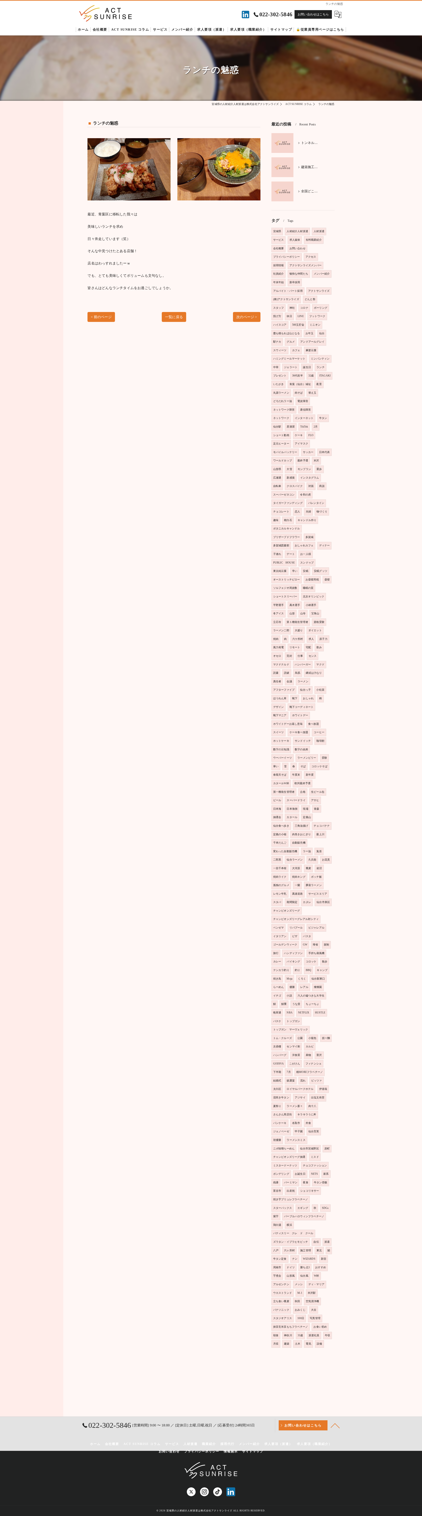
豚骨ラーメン (314, 885)
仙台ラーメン (295, 859)
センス (313, 655)
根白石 (288, 520)
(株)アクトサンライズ (286, 299)
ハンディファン (293, 953)
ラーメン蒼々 (295, 1106)
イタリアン (280, 936)
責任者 (277, 681)
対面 (311, 486)
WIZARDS (309, 1258)
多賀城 (310, 537)
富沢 (319, 1055)
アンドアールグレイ (312, 341)
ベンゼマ (278, 927)
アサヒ (315, 800)
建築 (286, 1343)
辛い (294, 571)
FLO (311, 435)
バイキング (293, 961)
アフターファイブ (284, 689)
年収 (327, 1335)
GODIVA (278, 1063)
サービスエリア (317, 893)
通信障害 (305, 409)
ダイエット (315, 630)
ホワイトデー (300, 715)
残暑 (275, 1182)
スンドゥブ (307, 562)
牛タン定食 (280, 1258)
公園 (300, 1038)
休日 (289, 316)
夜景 (319, 384)
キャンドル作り (307, 520)
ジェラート (290, 367)
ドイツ (291, 1267)
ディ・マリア (316, 1284)
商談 (321, 486)
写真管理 (315, 1318)
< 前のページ (101, 317)
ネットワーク (281, 418)
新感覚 (291, 477)
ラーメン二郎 (281, 630)
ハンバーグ (280, 1055)
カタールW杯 (281, 783)
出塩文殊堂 (317, 1097)
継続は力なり (314, 672)
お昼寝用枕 (312, 579)
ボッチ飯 (316, 876)
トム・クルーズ (282, 1038)
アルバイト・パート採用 (288, 290)
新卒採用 (294, 282)
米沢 (316, 460)
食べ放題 (313, 723)
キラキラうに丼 (306, 1114)
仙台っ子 (305, 689)
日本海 (277, 808)
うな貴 (296, 1004)
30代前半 (297, 375)
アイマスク (301, 443)
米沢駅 (312, 1292)
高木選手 (294, 605)
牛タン (323, 418)
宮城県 (277, 231)
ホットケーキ (281, 740)
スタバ (277, 902)
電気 (308, 1343)
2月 (316, 426)
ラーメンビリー (306, 757)
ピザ (294, 936)
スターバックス (282, 1207)
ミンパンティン (320, 358)
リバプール (296, 927)
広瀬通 (277, 477)
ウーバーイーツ (282, 757)
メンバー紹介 (322, 273)
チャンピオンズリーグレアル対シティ (296, 919)
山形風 (291, 1275)
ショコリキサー (309, 1190)
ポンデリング (281, 1173)
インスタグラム (309, 477)
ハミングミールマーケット (289, 358)
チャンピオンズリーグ (286, 910)
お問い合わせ (297, 248)
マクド (320, 664)
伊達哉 (323, 1088)
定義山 (307, 817)
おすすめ (320, 1267)
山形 (292, 613)
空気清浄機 (312, 1301)
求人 (311, 639)
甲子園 (299, 1131)
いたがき (278, 384)
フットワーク (317, 316)
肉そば (299, 392)
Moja (289, 978)
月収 (275, 1343)
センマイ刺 (293, 1046)
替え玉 (312, 392)
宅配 (308, 647)
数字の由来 (301, 749)
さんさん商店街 (282, 1114)
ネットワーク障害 (284, 409)
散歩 (324, 961)
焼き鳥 (277, 978)
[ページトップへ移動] (335, 1425)
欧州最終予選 (303, 783)
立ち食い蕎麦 (281, 1301)
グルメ (291, 341)
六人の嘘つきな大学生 (311, 995)
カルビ (310, 1046)
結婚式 (277, 1080)
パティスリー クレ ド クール (293, 1233)
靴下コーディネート (301, 706)
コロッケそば (319, 766)
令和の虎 (305, 494)
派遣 (327, 1241)
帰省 (315, 944)
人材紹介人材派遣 (297, 231)
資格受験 (319, 622)
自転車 (277, 486)
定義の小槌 (280, 834)
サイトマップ (252, 1451)
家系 (326, 1173)
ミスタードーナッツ (285, 1165)
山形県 (277, 469)
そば (303, 766)
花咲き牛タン (281, 1097)
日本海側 (292, 808)
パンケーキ (280, 1123)
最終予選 (302, 460)
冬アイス (278, 613)
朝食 (275, 1335)
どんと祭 (310, 299)
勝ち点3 (305, 1267)
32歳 (311, 375)
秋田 (297, 1301)
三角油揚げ (301, 825)
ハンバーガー (303, 664)
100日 (300, 1318)
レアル (304, 987)
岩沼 (319, 868)
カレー (277, 961)
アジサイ (300, 1097)
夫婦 (308, 511)
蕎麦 (308, 868)
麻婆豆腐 (311, 350)
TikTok (304, 426)
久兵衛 (312, 859)
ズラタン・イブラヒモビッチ (290, 1241)
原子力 (323, 639)
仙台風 (304, 1275)
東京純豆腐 (280, 571)
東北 (319, 1250)
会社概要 (278, 248)
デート (291, 554)
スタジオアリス (282, 1318)
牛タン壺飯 (320, 1182)
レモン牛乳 (280, 893)
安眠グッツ (320, 571)
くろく (302, 978)
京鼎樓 (277, 1046)
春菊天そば (280, 774)
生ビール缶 (317, 791)
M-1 (299, 1292)
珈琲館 (320, 740)
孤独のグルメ (281, 885)
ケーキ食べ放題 (298, 732)
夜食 (305, 1182)
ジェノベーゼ (281, 1131)
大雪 (289, 469)
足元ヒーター (281, 443)
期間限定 (292, 902)
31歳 (300, 1335)
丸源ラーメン (281, 392)
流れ (303, 1080)
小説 (289, 995)
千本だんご (280, 842)
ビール (277, 800)
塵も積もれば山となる (286, 333)
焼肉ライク (280, 876)
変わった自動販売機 (285, 851)
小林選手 (311, 605)
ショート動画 (281, 435)
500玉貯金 (298, 324)
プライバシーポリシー (286, 256)
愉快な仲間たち (298, 273)
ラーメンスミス (296, 1140)
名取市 (296, 1123)
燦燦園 (318, 987)
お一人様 (305, 554)
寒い (275, 766)
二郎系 (277, 859)
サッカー (308, 452)
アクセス (311, 256)
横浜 (289, 1224)
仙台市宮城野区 (309, 1148)
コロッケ (311, 961)
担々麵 (326, 1038)
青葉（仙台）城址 (300, 384)
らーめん (278, 987)
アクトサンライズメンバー (305, 265)
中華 (275, 367)
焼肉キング (299, 876)
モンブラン (304, 469)
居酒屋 (291, 426)
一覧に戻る (174, 317)
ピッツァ (316, 1080)
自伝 (316, 1241)
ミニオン (315, 324)
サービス (278, 239)
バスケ (277, 1021)
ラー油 (307, 851)
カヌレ (307, 902)
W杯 (316, 1275)
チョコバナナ (322, 825)
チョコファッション (315, 1165)
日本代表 (324, 452)
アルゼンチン (281, 1284)
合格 (302, 791)
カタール (292, 817)
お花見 (326, 859)
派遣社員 (314, 1335)
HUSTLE (320, 1012)
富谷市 (277, 1190)
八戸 (275, 1250)
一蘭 (297, 885)
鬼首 (319, 851)
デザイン (278, 706)
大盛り (299, 630)
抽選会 (277, 817)
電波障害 (302, 401)
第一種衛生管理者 (284, 791)
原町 (327, 1148)
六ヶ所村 (289, 1250)
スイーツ (278, 732)
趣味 (275, 520)
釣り (297, 970)
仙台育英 (313, 1131)
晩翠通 (277, 1012)
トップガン (293, 1021)
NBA (290, 1012)
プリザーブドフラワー (286, 537)
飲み (319, 647)
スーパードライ (296, 800)
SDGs (325, 1207)
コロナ (304, 307)
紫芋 (275, 1216)
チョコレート (281, 511)
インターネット (304, 418)
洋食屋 (296, 1055)
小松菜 (320, 689)
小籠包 (312, 1038)
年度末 (296, 774)
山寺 (303, 613)
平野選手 (278, 605)
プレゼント (280, 375)
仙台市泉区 (323, 902)
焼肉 (275, 639)
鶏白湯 (277, 1224)
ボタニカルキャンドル (286, 528)
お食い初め (320, 1326)
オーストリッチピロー (286, 579)
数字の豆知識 (281, 749)
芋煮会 (277, 1275)
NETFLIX (303, 1012)
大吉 (313, 1309)
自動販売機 (299, 842)
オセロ (277, 655)
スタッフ (278, 307)
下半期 (277, 1072)
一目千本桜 (280, 868)
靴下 (294, 698)
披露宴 (291, 1080)
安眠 (305, 571)
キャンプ (322, 970)
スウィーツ (280, 350)
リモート (294, 647)
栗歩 (319, 469)
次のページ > (246, 317)
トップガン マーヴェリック (290, 1029)
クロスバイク (295, 486)
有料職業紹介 (314, 239)
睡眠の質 (308, 587)
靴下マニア (280, 715)
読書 (275, 672)
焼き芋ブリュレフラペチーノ (290, 1199)
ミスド (315, 1156)
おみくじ (300, 1309)
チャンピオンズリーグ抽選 (289, 1156)
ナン (294, 1258)
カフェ (296, 350)
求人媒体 (294, 239)
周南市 (277, 1267)
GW (305, 944)
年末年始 (278, 282)
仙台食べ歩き (281, 825)
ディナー (324, 545)
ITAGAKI (325, 375)
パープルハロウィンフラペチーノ (304, 1216)
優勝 (292, 987)
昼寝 (327, 579)
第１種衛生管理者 (297, 622)
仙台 (321, 333)
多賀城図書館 (281, 545)
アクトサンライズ (319, 290)
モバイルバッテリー (285, 452)
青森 (316, 808)
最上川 (320, 834)
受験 (324, 757)
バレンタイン (316, 503)
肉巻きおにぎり (301, 834)
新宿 (323, 1258)
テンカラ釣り (281, 970)
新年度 (310, 774)
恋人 (297, 511)
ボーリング (320, 307)
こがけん (294, 1063)
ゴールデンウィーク (285, 944)
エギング (302, 1207)
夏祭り (277, 1106)
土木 (297, 1343)
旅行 (275, 953)
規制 (326, 944)
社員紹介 (278, 273)
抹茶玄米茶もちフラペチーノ (290, 1326)
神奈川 (288, 1335)
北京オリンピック (313, 596)
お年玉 (310, 333)
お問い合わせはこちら (313, 14)
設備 (319, 1343)
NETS (314, 1173)
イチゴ (277, 995)
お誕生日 (300, 1173)
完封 (289, 655)
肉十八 (312, 1106)
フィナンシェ (314, 1063)
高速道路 (297, 893)
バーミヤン (290, 1182)
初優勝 (277, 1140)
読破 (286, 672)
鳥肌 (297, 672)
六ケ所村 (297, 639)
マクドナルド (281, 664)
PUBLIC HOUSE (284, 562)
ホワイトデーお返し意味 (288, 723)
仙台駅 (277, 426)
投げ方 (277, 316)
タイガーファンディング (288, 503)
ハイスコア (280, 324)
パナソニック (281, 1309)
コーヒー (319, 732)
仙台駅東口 (318, 978)
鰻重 (284, 1004)
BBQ (308, 970)
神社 (292, 307)
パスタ (307, 936)
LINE (301, 316)
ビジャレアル (316, 927)
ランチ (320, 367)
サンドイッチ (303, 740)
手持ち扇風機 (316, 953)
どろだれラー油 (282, 401)
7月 (289, 1072)
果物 (308, 1055)
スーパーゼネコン (284, 494)
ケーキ (299, 435)
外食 (308, 1123)
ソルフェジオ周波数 (285, 587)
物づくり (321, 511)
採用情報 (278, 265)
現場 (305, 808)
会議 (289, 681)
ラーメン (303, 681)
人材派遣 (319, 231)
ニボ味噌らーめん (284, 1148)
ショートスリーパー (285, 596)
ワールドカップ (282, 460)
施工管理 (305, 1250)
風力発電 (278, 647)
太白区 (277, 1088)
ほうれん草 (280, 698)
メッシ (299, 1284)
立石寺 (277, 622)
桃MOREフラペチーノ (309, 1072)
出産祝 (291, 1190)
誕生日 (307, 367)
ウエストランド (282, 1292)
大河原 (296, 868)
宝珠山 (315, 613)
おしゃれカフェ (304, 545)
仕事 (300, 655)
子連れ (277, 554)
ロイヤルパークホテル (300, 1088)
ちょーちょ (312, 1004)
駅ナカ (277, 341)
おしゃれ (308, 698)
